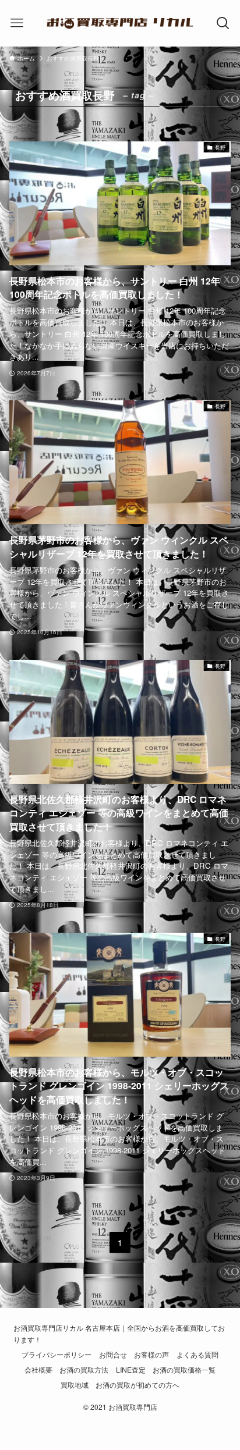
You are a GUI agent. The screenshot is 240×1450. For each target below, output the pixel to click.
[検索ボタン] (223, 23)
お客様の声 (151, 1354)
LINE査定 (131, 1369)
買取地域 (75, 1385)
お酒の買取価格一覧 (184, 1369)
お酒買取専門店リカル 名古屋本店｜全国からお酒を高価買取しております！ (119, 1334)
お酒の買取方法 (83, 1369)
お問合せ (113, 1354)
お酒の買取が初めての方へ (137, 1385)
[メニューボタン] (17, 23)
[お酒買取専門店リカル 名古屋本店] (120, 23)
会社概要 (38, 1369)
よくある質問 (197, 1354)
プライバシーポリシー (56, 1354)
